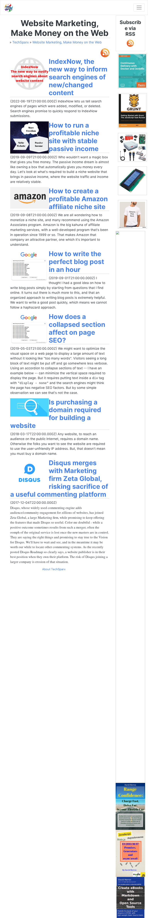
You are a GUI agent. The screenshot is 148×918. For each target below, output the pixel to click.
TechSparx (20, 42)
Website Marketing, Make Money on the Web (67, 42)
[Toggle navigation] (139, 7)
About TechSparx (54, 569)
